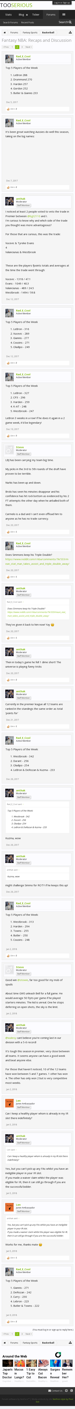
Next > (29, 47)
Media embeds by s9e (42, 1399)
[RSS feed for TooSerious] (71, 1390)
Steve (20, 447)
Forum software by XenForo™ (16, 1399)
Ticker (35, 14)
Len (18, 1100)
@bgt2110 (33, 216)
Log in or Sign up (62, 2)
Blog (21, 14)
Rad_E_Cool (23, 56)
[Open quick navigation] (70, 32)
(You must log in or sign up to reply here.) (53, 1329)
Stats (8, 14)
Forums (50, 14)
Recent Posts (27, 22)
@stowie (22, 980)
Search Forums (10, 22)
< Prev (6, 47)
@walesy (10, 1038)
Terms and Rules (66, 1396)
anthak (20, 198)
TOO (16, 5)
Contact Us (56, 1390)
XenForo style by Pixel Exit (54, 1400)
